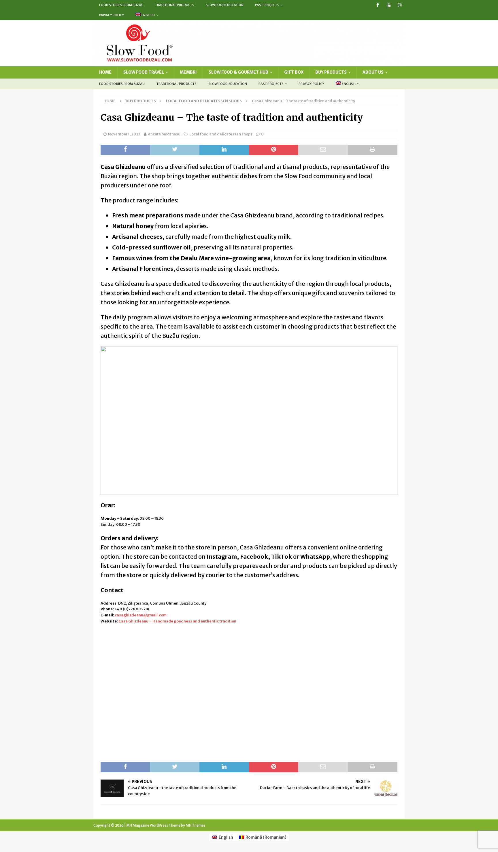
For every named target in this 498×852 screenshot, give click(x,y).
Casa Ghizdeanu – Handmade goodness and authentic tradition (177, 621)
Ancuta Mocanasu (164, 134)
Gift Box (293, 72)
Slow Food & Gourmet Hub (238, 72)
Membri (188, 72)
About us (373, 72)
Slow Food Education (225, 5)
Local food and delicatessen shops (220, 134)
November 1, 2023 (124, 134)
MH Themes (195, 825)
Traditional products (174, 5)
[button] (109, 420)
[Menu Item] (378, 5)
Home (105, 72)
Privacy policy (111, 15)
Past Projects (267, 5)
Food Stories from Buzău (121, 5)
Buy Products (331, 72)
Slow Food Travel (143, 72)
